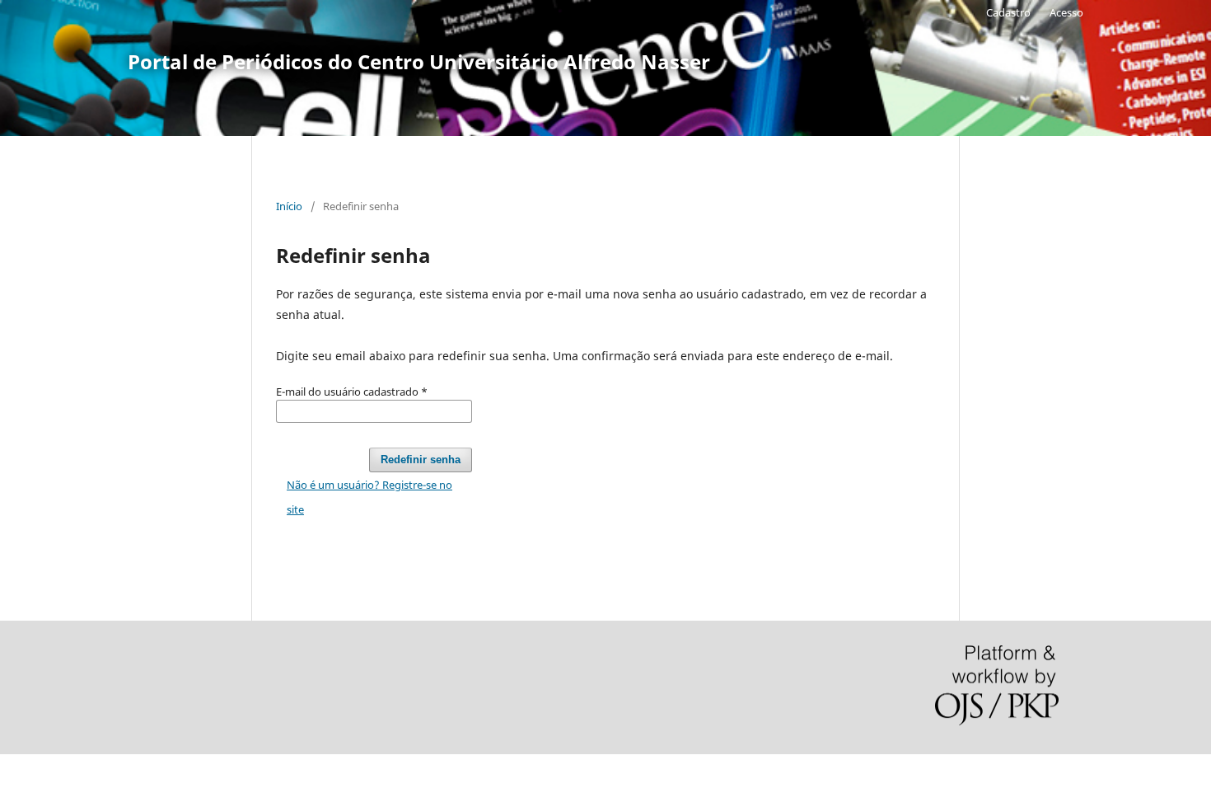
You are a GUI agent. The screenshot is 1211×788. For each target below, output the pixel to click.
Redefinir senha (421, 459)
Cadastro (1008, 12)
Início (289, 206)
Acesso (1066, 12)
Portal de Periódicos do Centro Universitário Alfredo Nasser (419, 61)
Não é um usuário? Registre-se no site (369, 497)
